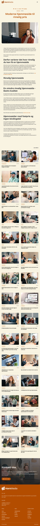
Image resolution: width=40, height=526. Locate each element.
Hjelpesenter (17, 511)
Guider (16, 514)
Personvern (36, 524)
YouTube (29, 517)
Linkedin (29, 511)
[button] (37, 2)
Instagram (30, 514)
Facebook (30, 512)
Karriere (3, 516)
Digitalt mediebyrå (5, 517)
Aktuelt (16, 516)
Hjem (3, 511)
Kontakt (3, 519)
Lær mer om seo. (26, 112)
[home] (7, 2)
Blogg (16, 512)
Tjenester (4, 512)
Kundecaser (4, 514)
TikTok (29, 516)
